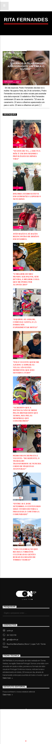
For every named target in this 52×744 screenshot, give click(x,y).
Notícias (7, 53)
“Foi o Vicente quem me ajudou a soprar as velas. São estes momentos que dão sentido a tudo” (26, 367)
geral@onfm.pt (12, 640)
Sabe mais (7, 678)
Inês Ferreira (8, 81)
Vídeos (38, 721)
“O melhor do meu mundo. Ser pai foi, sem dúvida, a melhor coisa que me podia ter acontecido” (26, 279)
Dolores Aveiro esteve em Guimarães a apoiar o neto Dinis (27, 196)
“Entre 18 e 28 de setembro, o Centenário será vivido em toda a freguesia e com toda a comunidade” (27, 509)
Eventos (25, 721)
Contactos (12, 723)
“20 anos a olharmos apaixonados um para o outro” (26, 66)
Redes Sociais (19, 53)
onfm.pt (10, 631)
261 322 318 (11, 635)
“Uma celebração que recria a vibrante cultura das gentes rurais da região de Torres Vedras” (25, 554)
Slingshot (7, 717)
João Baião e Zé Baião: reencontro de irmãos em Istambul (26, 236)
